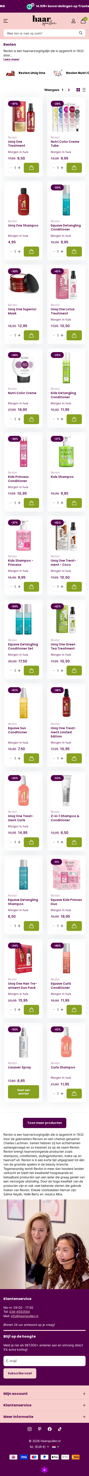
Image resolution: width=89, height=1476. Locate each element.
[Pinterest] (39, 1429)
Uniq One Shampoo (23, 225)
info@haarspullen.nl (24, 1316)
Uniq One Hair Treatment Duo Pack (22, 986)
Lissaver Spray (19, 1067)
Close (44, 1393)
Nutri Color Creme (22, 393)
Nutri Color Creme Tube (65, 144)
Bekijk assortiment (5, 21)
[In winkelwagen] (31, 168)
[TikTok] (60, 1429)
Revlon (12, 137)
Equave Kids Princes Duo (66, 902)
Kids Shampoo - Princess (20, 563)
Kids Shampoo (62, 477)
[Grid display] (78, 90)
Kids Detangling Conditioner (63, 395)
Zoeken (81, 33)
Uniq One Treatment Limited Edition (63, 732)
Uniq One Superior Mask (22, 311)
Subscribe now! (20, 1373)
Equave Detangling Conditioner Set (23, 646)
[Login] (73, 21)
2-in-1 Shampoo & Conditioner (65, 818)
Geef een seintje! (23, 1091)
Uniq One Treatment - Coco (63, 563)
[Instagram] (30, 1429)
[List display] (84, 90)
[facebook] (50, 1429)
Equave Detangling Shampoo (23, 902)
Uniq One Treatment (16, 144)
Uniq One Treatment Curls (20, 818)
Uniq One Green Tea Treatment (63, 646)
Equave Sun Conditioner (17, 730)
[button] (19, 168)
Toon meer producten (44, 1123)
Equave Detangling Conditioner (66, 227)
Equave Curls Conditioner (61, 986)
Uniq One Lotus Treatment (63, 311)
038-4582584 (19, 1311)
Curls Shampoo (63, 1067)
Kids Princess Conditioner (18, 479)
